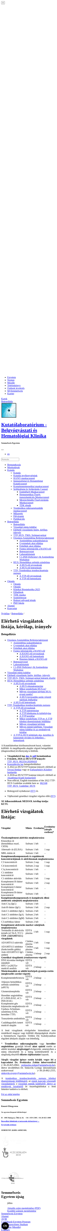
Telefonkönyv (14, 385)
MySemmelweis (15, 391)
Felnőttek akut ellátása (30, 546)
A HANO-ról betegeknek (31, 656)
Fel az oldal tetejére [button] (10, 1094)
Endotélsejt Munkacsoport (32, 492)
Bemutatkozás (14, 464)
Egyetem (11, 377)
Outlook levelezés (15, 388)
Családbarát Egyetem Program (15, 1221)
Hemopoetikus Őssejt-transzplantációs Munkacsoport (34, 496)
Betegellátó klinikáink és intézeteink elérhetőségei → (20, 1121)
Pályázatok (18, 516)
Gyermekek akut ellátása (31, 543)
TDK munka (19, 595)
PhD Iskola (18, 603)
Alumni (11, 605)
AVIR (4, 1219)
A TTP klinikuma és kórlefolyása (35, 713)
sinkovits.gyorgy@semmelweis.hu (17, 1073)
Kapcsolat (12, 608)
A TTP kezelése (27, 716)
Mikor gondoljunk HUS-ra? (32, 689)
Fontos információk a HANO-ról (35, 548)
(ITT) (33, 791)
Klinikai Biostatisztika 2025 (26, 589)
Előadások (18, 592)
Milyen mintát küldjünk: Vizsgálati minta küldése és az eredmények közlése (36, 730)
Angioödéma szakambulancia (33, 540)
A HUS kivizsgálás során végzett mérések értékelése (35, 698)
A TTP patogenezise (29, 710)
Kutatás (11, 470)
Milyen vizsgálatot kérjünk (32, 724)
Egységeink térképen (8, 1125)
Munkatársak (13, 467)
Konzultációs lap (15, 764)
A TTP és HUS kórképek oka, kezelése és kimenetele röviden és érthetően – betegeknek (33, 738)
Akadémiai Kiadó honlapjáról (21, 777)
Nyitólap (5, 613)
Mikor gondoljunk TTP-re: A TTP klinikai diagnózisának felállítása (35, 720)
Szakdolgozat (19, 597)
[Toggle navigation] (2, 449)
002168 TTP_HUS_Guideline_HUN (27, 784)
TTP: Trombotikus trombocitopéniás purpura (28, 705)
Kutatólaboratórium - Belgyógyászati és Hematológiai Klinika (24, 430)
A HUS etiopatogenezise (31, 686)
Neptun (10, 380)
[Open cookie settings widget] (5, 1225)
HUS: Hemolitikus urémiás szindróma (31, 562)
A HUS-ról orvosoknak (30, 565)
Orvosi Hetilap (14, 769)
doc (28, 756)
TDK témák (25, 505)
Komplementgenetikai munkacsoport (31, 486)
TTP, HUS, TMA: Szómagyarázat (29, 535)
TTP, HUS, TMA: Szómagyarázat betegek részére (31, 678)
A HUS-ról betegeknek (30, 567)
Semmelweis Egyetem (11, 1213)
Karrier (10, 393)
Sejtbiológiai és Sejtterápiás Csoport (30, 489)
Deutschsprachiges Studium (14, 1224)
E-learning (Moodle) (11, 1227)
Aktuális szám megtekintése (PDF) (24, 1208)
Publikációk (19, 519)
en (8, 454)
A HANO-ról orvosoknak (31, 653)
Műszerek (18, 513)
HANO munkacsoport (24, 478)
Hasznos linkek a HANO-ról (33, 659)
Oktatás (11, 581)
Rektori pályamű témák (24, 600)
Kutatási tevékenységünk (25, 475)
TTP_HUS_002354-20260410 (22, 761)
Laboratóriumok (27, 554)
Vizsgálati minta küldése (25, 527)
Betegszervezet (26, 551)
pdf (35, 756)
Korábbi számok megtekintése (21, 1211)
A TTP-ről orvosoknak (30, 576)
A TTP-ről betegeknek (30, 578)
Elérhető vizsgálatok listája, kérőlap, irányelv (28, 675)
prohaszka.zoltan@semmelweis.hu (37, 1065)
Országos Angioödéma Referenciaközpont (33, 538)
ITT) (53, 796)
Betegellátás (13, 521)
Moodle (11, 382)
